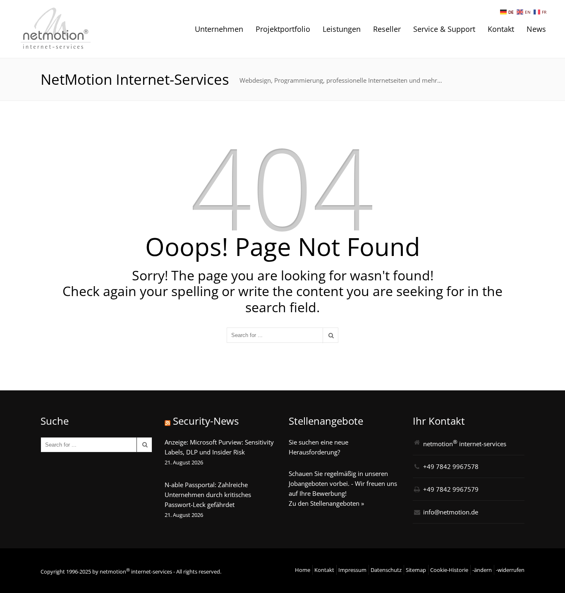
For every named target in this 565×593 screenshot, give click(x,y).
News (536, 29)
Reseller (387, 29)
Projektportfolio (283, 29)
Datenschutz (386, 570)
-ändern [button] (482, 570)
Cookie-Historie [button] (449, 570)
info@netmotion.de (450, 512)
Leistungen (342, 29)
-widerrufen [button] (510, 570)
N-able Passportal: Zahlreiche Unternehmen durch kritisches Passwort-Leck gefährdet (208, 495)
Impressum (352, 570)
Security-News (206, 421)
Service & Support (444, 29)
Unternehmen (219, 29)
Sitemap (416, 570)
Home (302, 570)
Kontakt (501, 29)
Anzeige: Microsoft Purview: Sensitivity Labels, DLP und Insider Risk (219, 447)
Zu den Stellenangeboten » (326, 503)
